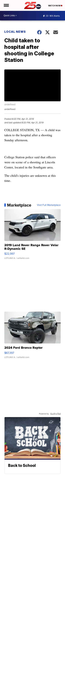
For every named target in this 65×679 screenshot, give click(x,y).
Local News (15, 31)
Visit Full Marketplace (49, 205)
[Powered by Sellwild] (55, 414)
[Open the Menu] (6, 5)
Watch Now (54, 6)
